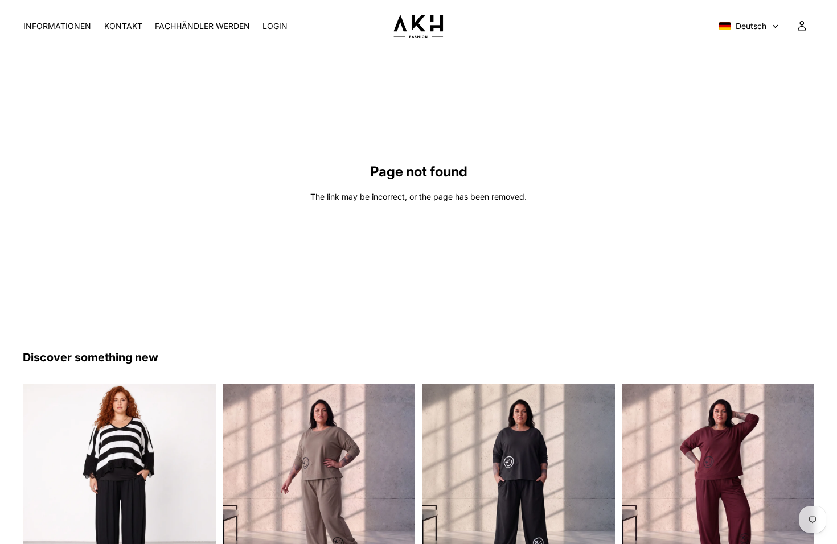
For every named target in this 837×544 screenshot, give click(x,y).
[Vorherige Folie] (40, 479)
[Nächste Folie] (199, 479)
